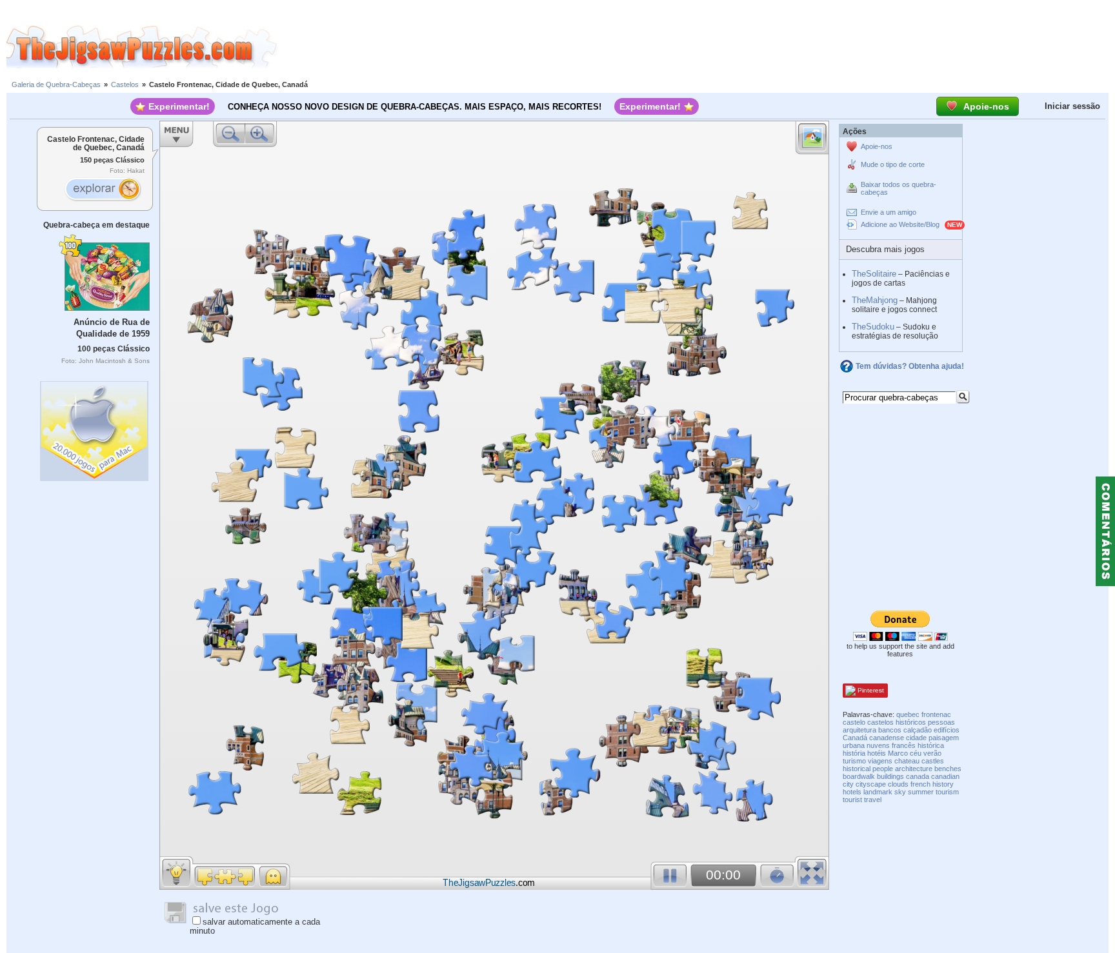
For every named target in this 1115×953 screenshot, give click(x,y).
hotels (852, 792)
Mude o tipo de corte (893, 164)
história (854, 753)
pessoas (941, 722)
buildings (890, 776)
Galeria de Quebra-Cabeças (56, 84)
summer (921, 792)
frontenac (936, 714)
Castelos (125, 84)
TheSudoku (873, 326)
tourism (947, 792)
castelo (854, 722)
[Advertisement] (696, 47)
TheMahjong (875, 300)
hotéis (876, 753)
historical (856, 768)
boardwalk (859, 776)
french (920, 784)
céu (915, 753)
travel (872, 799)
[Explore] (102, 190)
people (882, 768)
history (943, 784)
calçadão (917, 730)
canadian (945, 776)
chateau (906, 761)
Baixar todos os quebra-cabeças (898, 188)
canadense (886, 738)
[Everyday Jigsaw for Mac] (95, 428)
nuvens (878, 745)
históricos (911, 722)
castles (932, 761)
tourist (852, 799)
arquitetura (859, 730)
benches (947, 768)
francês (904, 745)
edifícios (946, 730)
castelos (880, 722)
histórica (931, 745)
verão (932, 753)
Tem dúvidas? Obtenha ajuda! (910, 366)
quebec (907, 714)
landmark (877, 792)
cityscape (871, 784)
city (848, 784)
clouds (898, 784)
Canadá (855, 738)
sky (900, 792)
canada (917, 776)
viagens (880, 761)
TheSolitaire (874, 274)
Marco (898, 753)
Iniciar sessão (1072, 106)
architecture (913, 768)
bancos (889, 730)
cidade (916, 738)
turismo (854, 761)
